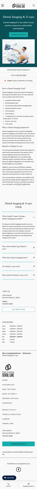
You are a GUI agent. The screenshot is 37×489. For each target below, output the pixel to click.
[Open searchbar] (34, 5)
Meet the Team (9, 389)
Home (4, 380)
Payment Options (10, 398)
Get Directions (18, 309)
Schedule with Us (18, 34)
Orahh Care (7, 423)
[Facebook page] (18, 469)
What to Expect (9, 394)
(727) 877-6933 (21, 75)
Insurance (7, 403)
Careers (6, 419)
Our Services (8, 385)
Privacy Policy (9, 410)
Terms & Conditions (11, 414)
